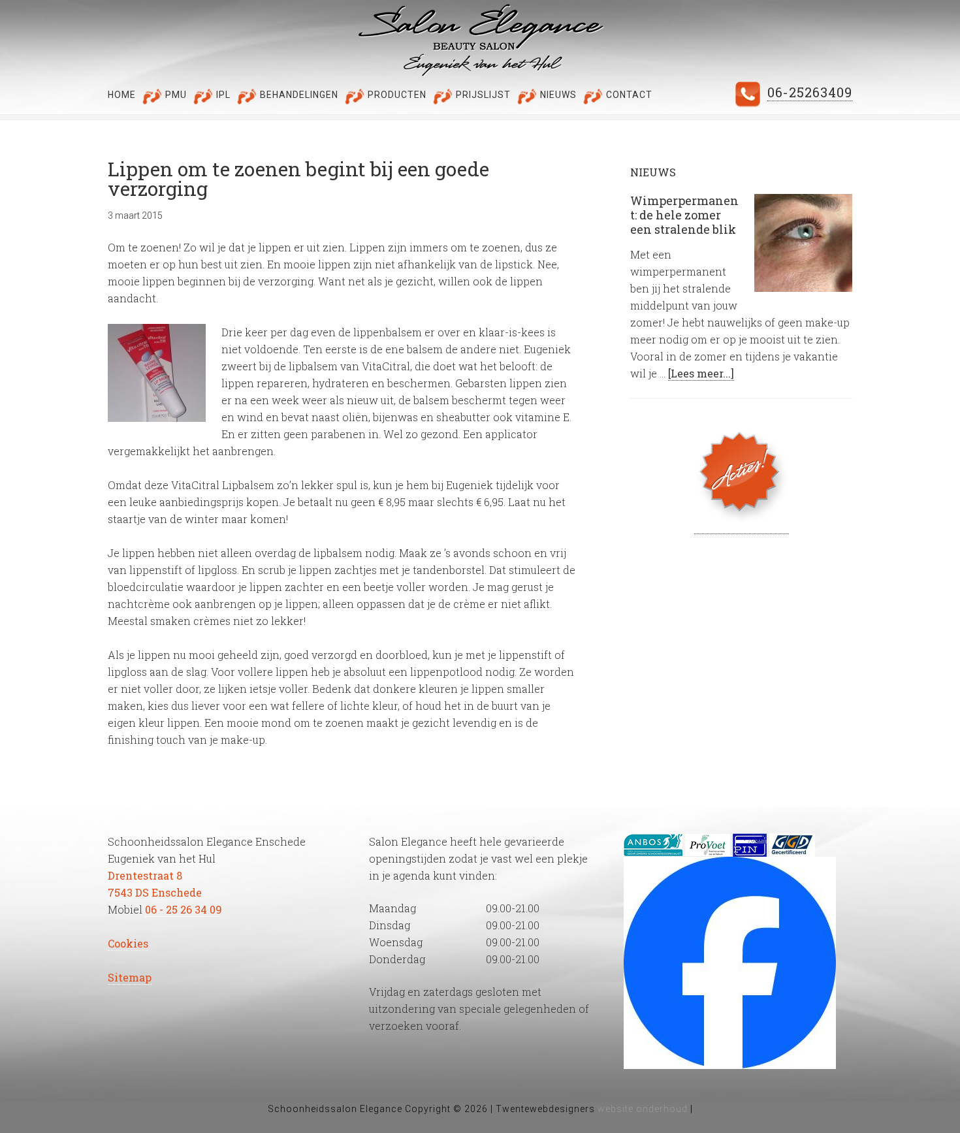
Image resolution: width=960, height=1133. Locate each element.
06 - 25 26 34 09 (183, 909)
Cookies (128, 943)
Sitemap (130, 977)
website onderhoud (644, 1109)
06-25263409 (809, 92)
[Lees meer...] (701, 373)
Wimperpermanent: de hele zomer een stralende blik (684, 214)
